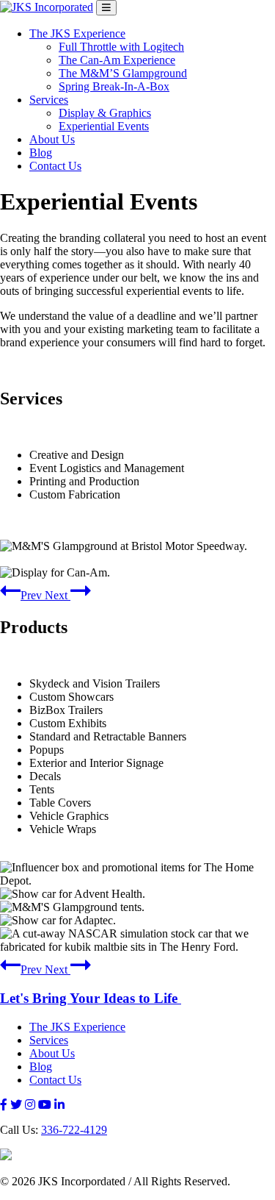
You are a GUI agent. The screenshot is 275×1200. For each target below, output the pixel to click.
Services (48, 99)
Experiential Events (104, 126)
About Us (52, 139)
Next (57, 595)
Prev (33, 595)
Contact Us (55, 166)
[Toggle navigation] (106, 7)
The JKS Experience (77, 33)
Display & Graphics (105, 113)
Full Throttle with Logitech (121, 46)
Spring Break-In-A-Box (114, 86)
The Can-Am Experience (117, 60)
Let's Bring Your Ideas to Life (90, 998)
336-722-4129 (74, 1130)
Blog (40, 152)
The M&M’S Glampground (123, 73)
